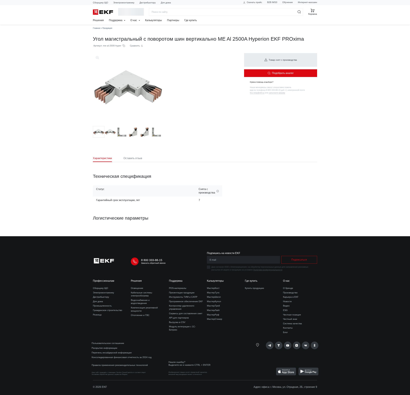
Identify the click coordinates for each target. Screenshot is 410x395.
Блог (285, 332)
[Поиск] (299, 12)
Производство (290, 292)
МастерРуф (213, 314)
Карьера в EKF (291, 297)
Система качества (292, 323)
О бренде (288, 288)
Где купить (190, 20)
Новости (287, 301)
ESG (285, 310)
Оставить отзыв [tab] (132, 158)
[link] (270, 345)
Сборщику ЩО (100, 2)
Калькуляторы (153, 20)
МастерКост (213, 288)
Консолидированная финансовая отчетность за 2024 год (122, 357)
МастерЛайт (213, 310)
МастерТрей (213, 305)
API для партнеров (179, 317)
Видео (286, 305)
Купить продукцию (254, 288)
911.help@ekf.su (257, 93)
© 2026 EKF (100, 387)
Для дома (166, 2)
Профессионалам (103, 280)
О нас (134, 20)
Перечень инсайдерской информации (112, 352)
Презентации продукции (181, 292)
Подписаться (299, 259)
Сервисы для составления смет (185, 313)
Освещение (137, 288)
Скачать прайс (254, 2)
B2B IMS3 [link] (272, 2)
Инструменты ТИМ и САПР (183, 297)
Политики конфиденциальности (267, 270)
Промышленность (102, 305)
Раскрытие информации (104, 348)
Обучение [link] (287, 2)
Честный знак (290, 319)
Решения (98, 20)
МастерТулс (213, 292)
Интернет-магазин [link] (307, 2)
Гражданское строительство (107, 310)
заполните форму (277, 93)
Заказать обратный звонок (153, 263)
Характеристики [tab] (102, 158)
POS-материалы (177, 288)
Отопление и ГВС (140, 315)
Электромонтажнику (123, 2)
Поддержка (116, 20)
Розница (97, 314)
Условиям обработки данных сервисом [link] (107, 374)
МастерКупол (214, 301)
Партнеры (173, 20)
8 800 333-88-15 (151, 260)
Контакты (288, 327)
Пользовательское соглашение (108, 343)
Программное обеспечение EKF (186, 301)
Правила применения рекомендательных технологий (120, 365)
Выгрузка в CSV (177, 322)
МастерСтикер (214, 319)
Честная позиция (292, 314)
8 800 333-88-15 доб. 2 (276, 90)
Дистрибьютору (147, 2)
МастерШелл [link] (214, 297)
